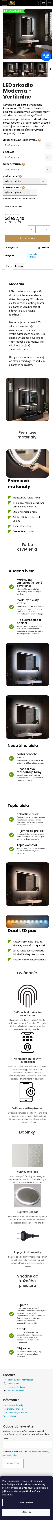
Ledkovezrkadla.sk (16, 1387)
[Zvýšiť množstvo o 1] (46, 229)
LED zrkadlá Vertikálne (32, 255)
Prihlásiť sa (13, 1463)
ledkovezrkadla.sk (16, 1390)
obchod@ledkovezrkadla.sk (20, 1379)
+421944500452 (15, 1383)
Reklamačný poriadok (13, 1409)
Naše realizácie (10, 1416)
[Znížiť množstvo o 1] (32, 229)
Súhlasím (26, 1512)
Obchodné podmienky (13, 1405)
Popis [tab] (9, 266)
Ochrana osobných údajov (15, 1412)
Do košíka (30, 238)
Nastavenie (26, 1502)
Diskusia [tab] (19, 266)
